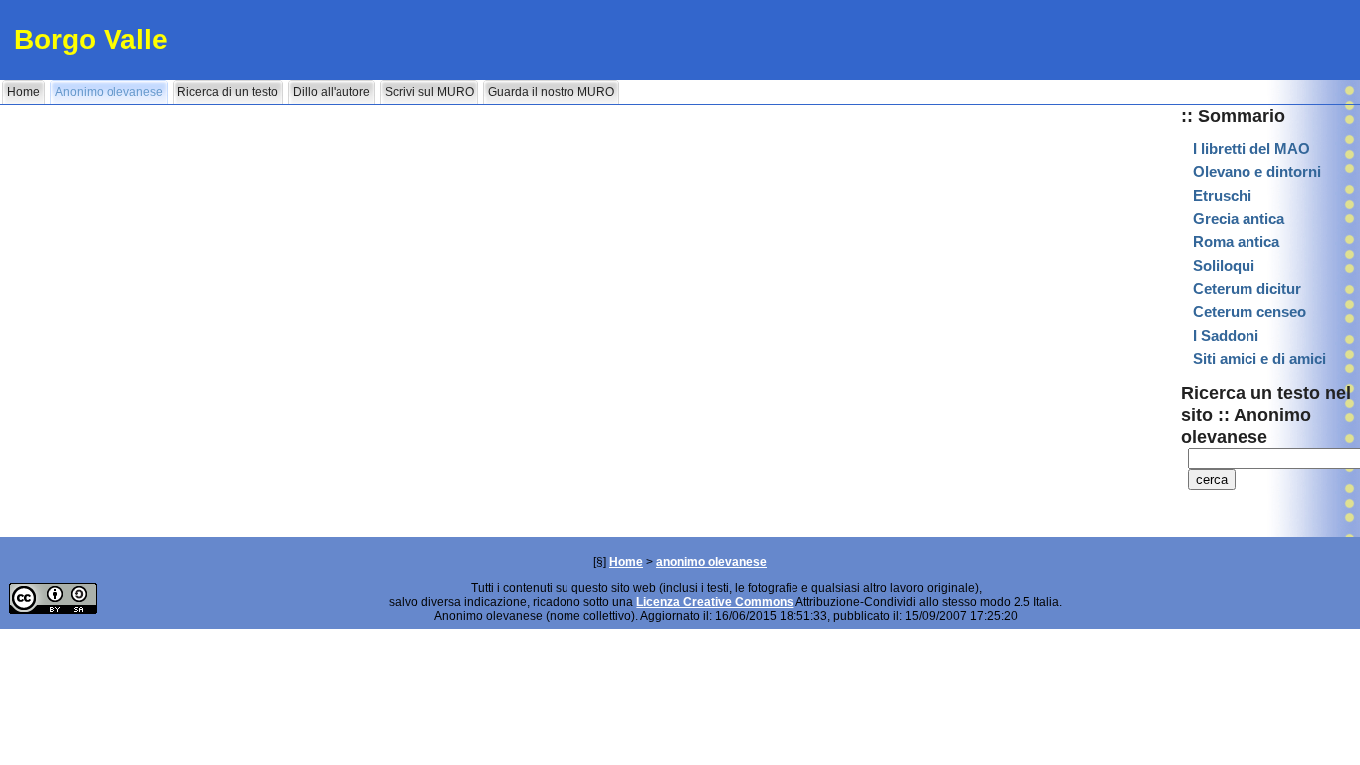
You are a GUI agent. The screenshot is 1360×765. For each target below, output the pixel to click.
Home (626, 562)
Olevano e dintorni (1257, 172)
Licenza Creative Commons (714, 602)
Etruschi (1222, 196)
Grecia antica (1238, 219)
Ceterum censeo (1249, 312)
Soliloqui (1223, 266)
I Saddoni (1225, 336)
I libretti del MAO (1251, 149)
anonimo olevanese (711, 562)
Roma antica (1236, 242)
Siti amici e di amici (1259, 359)
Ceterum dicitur (1247, 289)
